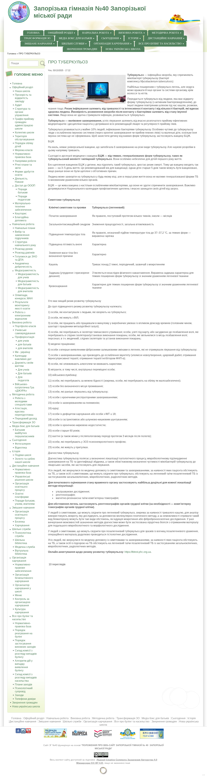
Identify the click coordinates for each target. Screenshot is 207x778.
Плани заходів (23, 684)
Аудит (18, 105)
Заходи (19, 695)
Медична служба (25, 547)
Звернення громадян (82, 49)
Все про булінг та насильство (160, 43)
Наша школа (22, 91)
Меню (18, 595)
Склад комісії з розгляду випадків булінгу (26, 653)
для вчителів (25, 348)
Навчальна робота (95, 32)
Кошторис (21, 213)
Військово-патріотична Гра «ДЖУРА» (24, 387)
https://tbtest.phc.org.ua (138, 552)
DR (203, 775)
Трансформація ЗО (37, 38)
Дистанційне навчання (165, 38)
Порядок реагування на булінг (23, 633)
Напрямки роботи (25, 161)
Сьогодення (110, 38)
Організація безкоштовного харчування (24, 578)
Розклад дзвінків (25, 252)
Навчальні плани (25, 228)
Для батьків (25, 373)
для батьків (24, 344)
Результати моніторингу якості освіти (22, 305)
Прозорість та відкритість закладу (23, 98)
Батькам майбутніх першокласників (24, 433)
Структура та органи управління (22, 112)
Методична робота (165, 32)
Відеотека (21, 447)
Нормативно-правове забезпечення (23, 567)
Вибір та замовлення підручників (22, 235)
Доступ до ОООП (25, 185)
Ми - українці (22, 352)
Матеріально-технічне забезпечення (23, 206)
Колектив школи (24, 132)
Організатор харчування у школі (23, 588)
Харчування (22, 525)
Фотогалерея (23, 443)
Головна (33, 32)
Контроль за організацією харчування (22, 602)
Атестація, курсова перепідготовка (24, 411)
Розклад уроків (24, 249)
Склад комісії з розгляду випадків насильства (26, 677)
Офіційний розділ (60, 32)
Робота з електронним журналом (22, 315)
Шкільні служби (73, 43)
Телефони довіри (25, 698)
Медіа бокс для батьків (75, 38)
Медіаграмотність (25, 270)
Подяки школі (23, 455)
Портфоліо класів (25, 326)
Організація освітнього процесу (22, 486)
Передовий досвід (26, 418)
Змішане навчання (38, 43)
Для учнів (23, 369)
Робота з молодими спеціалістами (23, 401)
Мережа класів (24, 150)
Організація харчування (111, 43)
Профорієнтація (24, 337)
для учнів (23, 340)
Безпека (20, 521)
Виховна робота (130, 32)
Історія (133, 38)
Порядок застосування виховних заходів (25, 643)
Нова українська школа (123, 49)
